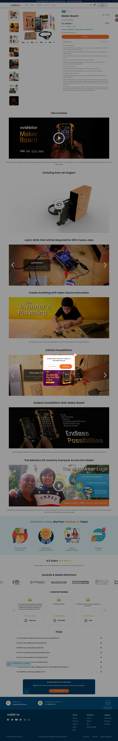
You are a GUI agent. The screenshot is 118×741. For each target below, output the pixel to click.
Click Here (66, 366)
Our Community (52, 366)
